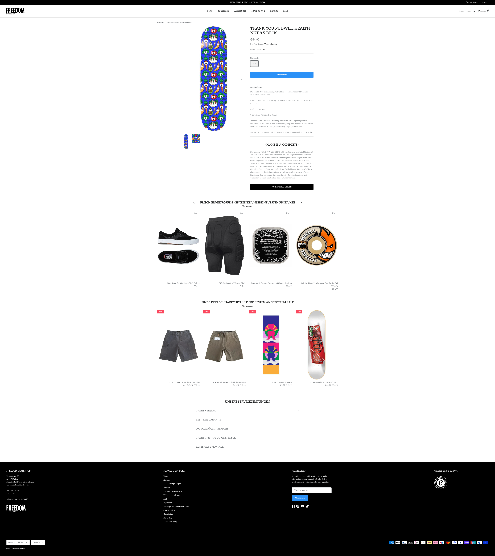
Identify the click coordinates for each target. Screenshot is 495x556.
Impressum (167, 503)
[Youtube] (302, 506)
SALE (285, 11)
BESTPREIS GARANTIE (208, 419)
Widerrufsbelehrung (171, 495)
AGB (165, 499)
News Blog (167, 518)
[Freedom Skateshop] (15, 11)
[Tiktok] (307, 506)
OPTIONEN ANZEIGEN (282, 187)
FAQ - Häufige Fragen (172, 484)
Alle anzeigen (247, 206)
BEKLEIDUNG (223, 11)
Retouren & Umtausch (172, 491)
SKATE (209, 11)
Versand (166, 487)
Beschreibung (256, 87)
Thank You (260, 49)
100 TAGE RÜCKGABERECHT (212, 428)
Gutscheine (168, 514)
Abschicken (300, 498)
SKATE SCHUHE (258, 11)
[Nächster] (242, 79)
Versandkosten (270, 44)
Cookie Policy (169, 510)
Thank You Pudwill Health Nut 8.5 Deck (179, 22)
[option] (213, 79)
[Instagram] (297, 506)
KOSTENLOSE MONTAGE (210, 446)
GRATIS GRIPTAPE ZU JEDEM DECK (216, 437)
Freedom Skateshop (18, 548)
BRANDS (274, 11)
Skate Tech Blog (170, 522)
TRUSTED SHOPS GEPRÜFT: (446, 471)
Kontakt (166, 480)
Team (165, 476)
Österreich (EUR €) (472, 2)
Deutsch (484, 2)
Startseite (160, 22)
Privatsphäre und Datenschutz (176, 506)
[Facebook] (293, 506)
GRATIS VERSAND (206, 410)
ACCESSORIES (240, 11)
